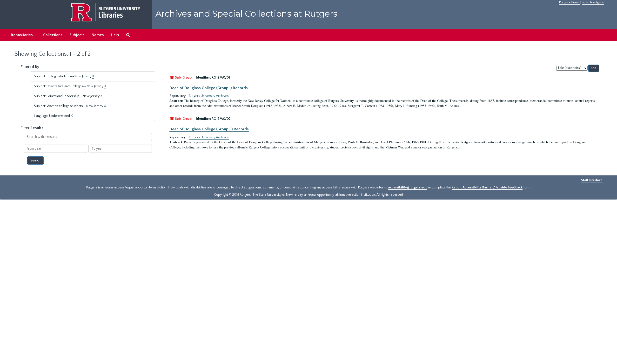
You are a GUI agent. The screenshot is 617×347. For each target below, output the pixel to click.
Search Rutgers (593, 2)
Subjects (76, 35)
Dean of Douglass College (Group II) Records (209, 129)
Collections (52, 35)
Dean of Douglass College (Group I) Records (208, 88)
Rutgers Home (569, 2)
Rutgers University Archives (209, 96)
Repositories (22, 35)
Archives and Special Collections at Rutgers (246, 13)
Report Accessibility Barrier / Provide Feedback (487, 187)
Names (98, 35)
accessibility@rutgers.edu (407, 187)
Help (115, 35)
